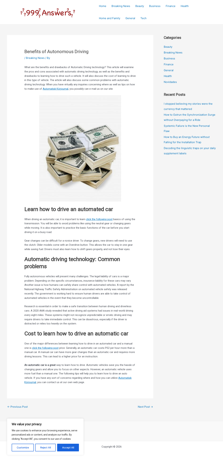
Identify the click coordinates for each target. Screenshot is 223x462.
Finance (170, 6)
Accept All (68, 447)
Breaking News (121, 6)
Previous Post (17, 406)
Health (185, 6)
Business (154, 6)
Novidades (170, 82)
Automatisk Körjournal (55, 88)
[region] (45, 436)
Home (102, 6)
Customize (23, 447)
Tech (143, 18)
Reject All (45, 447)
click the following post (99, 219)
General (130, 18)
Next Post (145, 406)
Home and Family (109, 18)
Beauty (139, 6)
